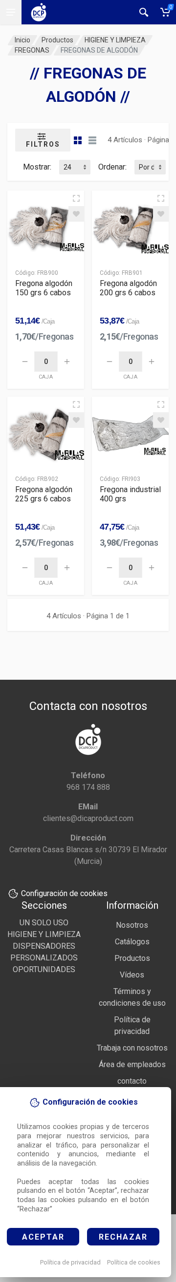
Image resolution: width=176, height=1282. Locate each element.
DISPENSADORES (44, 946)
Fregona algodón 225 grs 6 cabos (43, 494)
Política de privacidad (70, 1262)
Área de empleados (132, 1064)
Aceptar (43, 1237)
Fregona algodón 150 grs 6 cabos (43, 288)
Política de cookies (133, 1262)
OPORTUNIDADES (44, 969)
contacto (132, 1081)
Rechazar (123, 1237)
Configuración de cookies (64, 893)
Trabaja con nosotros (132, 1047)
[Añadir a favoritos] (76, 214)
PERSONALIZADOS (44, 957)
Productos (57, 40)
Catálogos (132, 941)
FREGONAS (32, 50)
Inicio (22, 40)
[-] (25, 361)
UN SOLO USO (44, 922)
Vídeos (132, 974)
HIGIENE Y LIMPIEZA (115, 40)
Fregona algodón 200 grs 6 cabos (128, 288)
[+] (67, 361)
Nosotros (132, 925)
